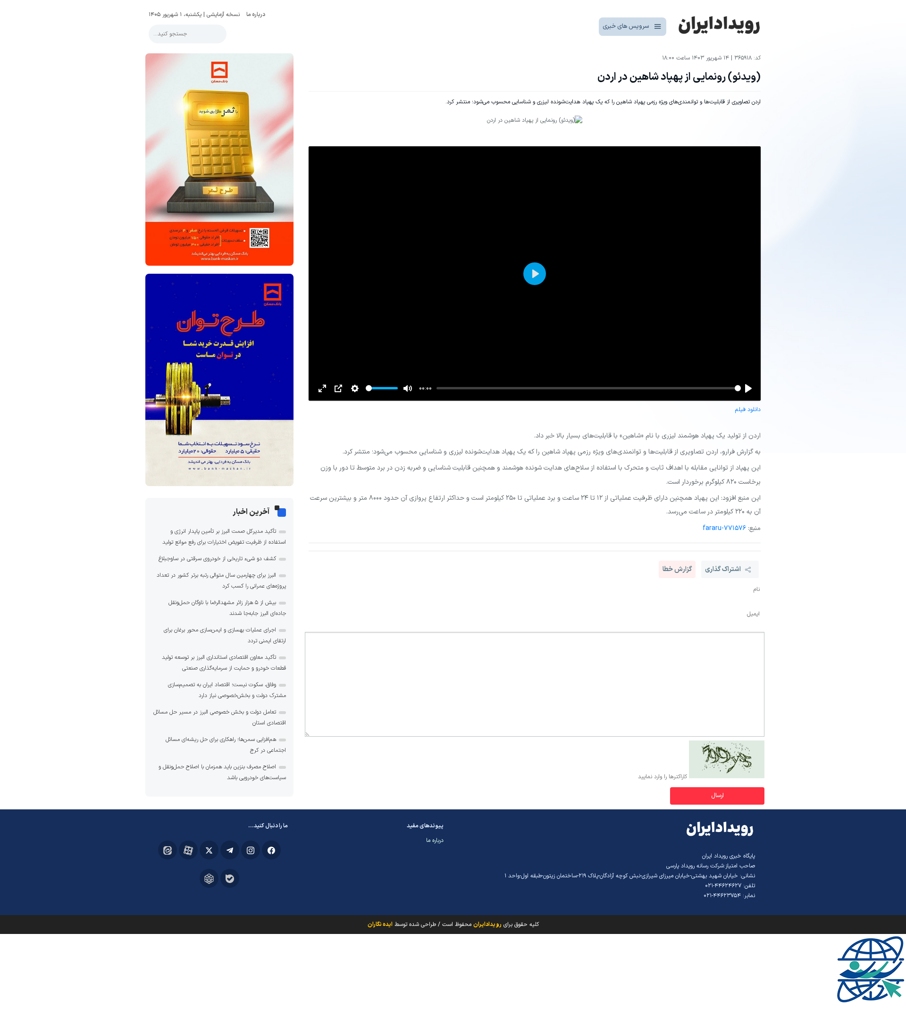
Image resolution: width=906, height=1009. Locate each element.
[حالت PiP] (338, 388)
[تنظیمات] (354, 388)
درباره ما (255, 14)
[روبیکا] (209, 878)
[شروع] (748, 388)
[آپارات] (188, 850)
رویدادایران (487, 924)
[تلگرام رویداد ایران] (229, 850)
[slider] (588, 388)
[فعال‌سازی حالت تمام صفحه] (322, 388)
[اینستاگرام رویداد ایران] (250, 850)
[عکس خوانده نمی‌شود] (726, 777)
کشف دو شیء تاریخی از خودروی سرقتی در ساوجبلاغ (217, 559)
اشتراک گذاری (723, 569)
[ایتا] (167, 850)
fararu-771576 (724, 528)
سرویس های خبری (626, 26)
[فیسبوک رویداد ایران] (271, 850)
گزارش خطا (677, 569)
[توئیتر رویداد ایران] (209, 850)
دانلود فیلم (748, 409)
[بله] (229, 878)
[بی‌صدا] (407, 388)
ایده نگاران (380, 924)
